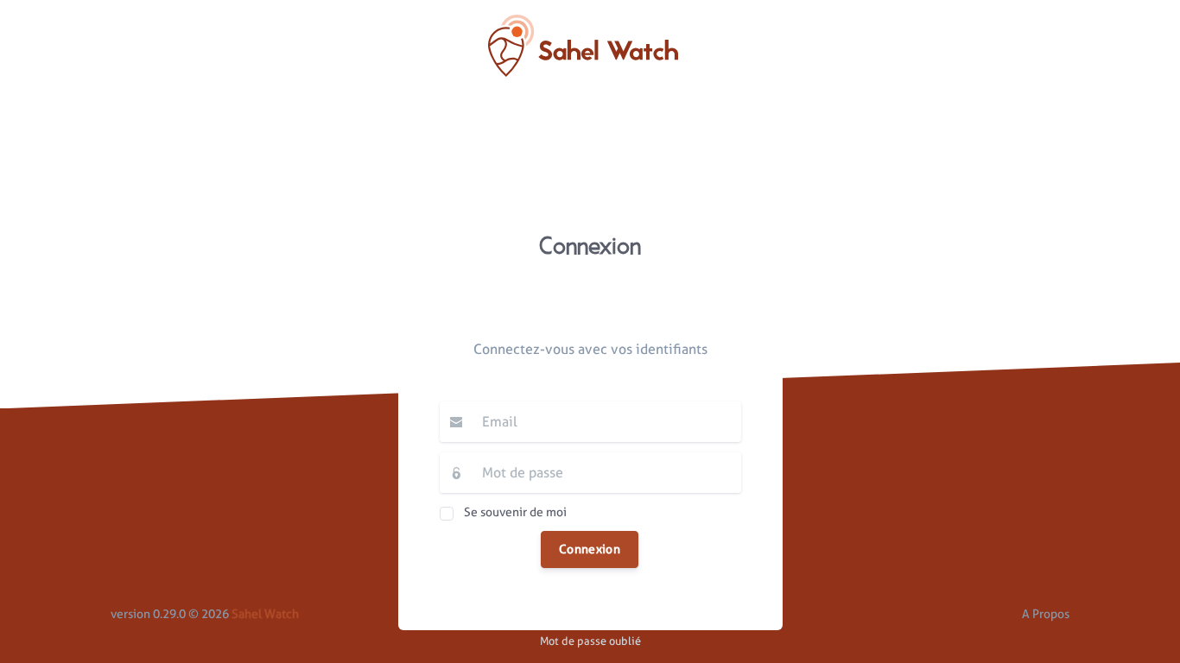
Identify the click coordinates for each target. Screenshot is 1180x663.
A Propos (1045, 614)
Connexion (589, 549)
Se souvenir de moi (515, 511)
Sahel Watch (265, 614)
